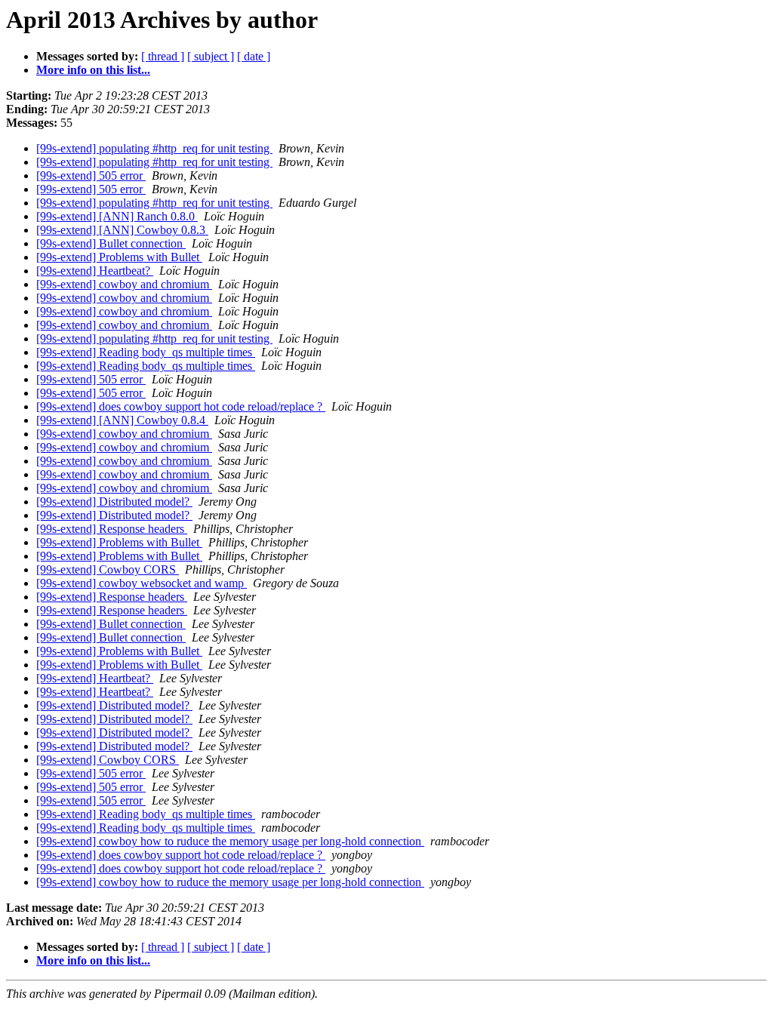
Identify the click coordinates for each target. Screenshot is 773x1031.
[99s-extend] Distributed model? (114, 501)
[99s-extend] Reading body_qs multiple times (145, 352)
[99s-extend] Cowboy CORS (107, 569)
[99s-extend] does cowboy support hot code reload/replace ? (180, 406)
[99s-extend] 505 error (91, 175)
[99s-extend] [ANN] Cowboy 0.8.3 (122, 229)
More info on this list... (93, 69)
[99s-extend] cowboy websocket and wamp (141, 583)
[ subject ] (210, 56)
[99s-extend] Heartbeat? (94, 270)
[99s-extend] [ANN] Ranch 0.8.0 (117, 216)
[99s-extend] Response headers (111, 528)
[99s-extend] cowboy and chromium (124, 284)
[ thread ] (162, 56)
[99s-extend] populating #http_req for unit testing (154, 148)
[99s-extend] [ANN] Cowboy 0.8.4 (122, 420)
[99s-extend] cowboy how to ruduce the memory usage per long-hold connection (230, 841)
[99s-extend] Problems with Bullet (119, 257)
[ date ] (253, 56)
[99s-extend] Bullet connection (111, 243)
